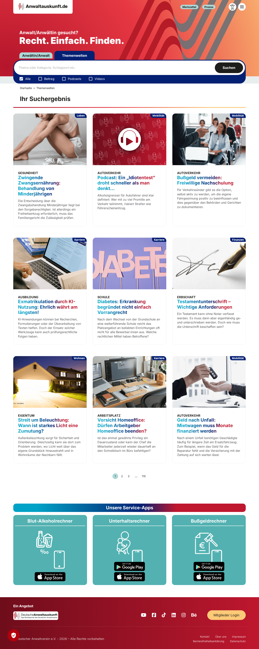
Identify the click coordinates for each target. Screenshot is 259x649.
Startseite (26, 88)
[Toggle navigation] (242, 7)
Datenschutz (238, 641)
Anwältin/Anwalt (36, 56)
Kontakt (205, 636)
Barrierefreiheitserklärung (208, 641)
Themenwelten (74, 56)
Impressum (239, 636)
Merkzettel (189, 7)
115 (144, 476)
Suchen (229, 68)
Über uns (220, 636)
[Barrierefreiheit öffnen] (232, 7)
